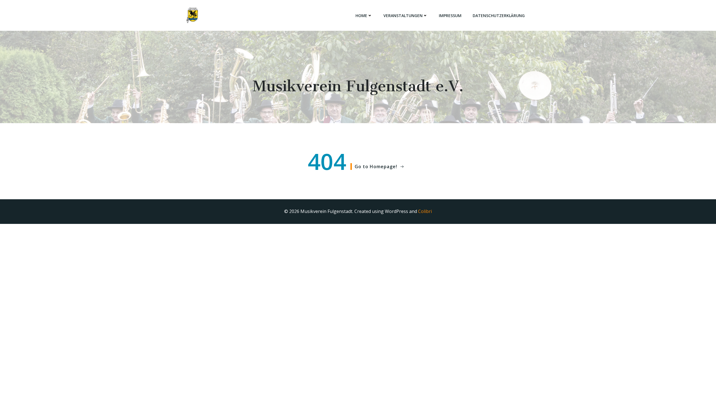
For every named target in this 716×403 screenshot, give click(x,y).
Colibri (425, 211)
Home (361, 15)
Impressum (450, 15)
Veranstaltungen (403, 15)
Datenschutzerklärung (499, 15)
